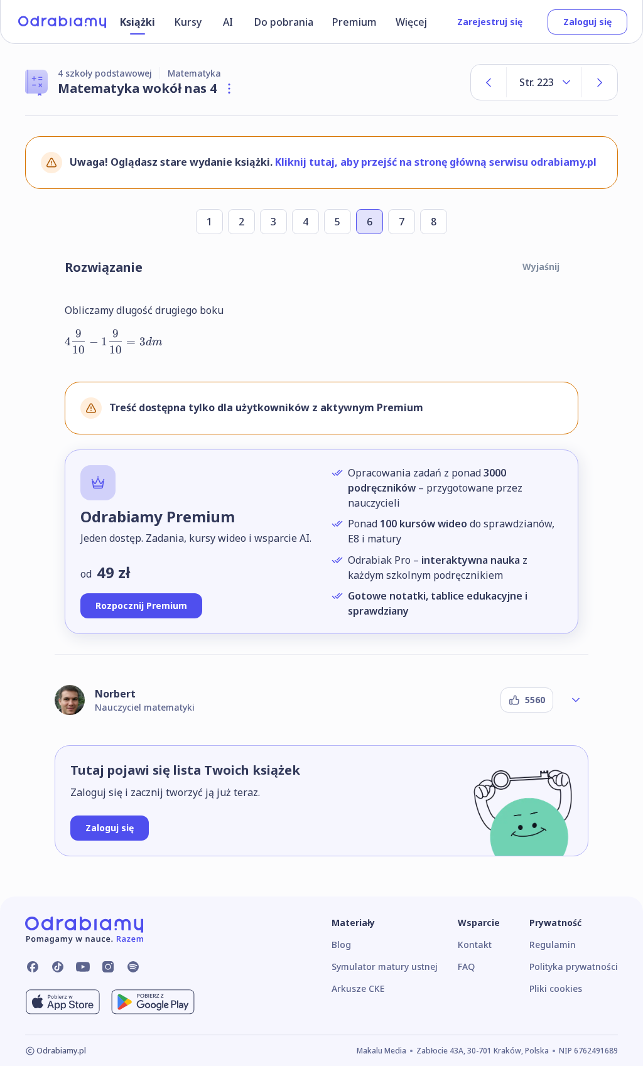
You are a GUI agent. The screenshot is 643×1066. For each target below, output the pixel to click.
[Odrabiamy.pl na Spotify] (133, 966)
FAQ (466, 966)
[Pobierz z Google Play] (153, 1002)
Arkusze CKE (358, 988)
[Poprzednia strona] (488, 82)
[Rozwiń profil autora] (575, 700)
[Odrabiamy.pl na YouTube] (82, 966)
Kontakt (475, 944)
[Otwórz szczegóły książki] (229, 88)
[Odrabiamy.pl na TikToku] (57, 966)
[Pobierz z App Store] (62, 1002)
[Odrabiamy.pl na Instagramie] (108, 966)
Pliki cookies (555, 988)
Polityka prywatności (573, 966)
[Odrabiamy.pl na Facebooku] (32, 966)
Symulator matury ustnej (385, 966)
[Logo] (62, 22)
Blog (341, 944)
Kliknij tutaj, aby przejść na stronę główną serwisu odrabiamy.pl (436, 162)
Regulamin (552, 944)
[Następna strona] (600, 82)
